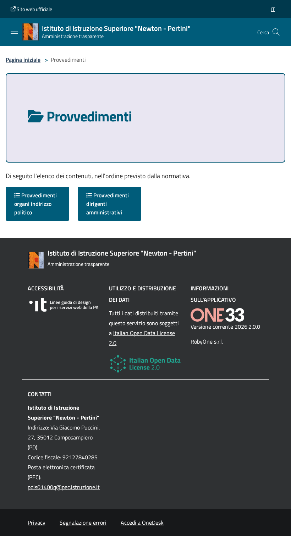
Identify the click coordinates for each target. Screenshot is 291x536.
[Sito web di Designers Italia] (64, 305)
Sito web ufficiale (34, 9)
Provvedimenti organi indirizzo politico (35, 204)
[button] (272, 9)
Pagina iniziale (23, 59)
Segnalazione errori (83, 522)
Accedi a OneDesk (142, 522)
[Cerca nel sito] (276, 32)
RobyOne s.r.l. (207, 341)
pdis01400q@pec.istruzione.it (64, 487)
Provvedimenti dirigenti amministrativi (107, 204)
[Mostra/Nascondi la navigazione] (14, 31)
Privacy (36, 522)
